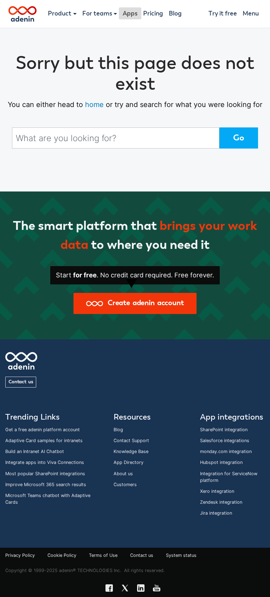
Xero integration (217, 491)
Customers (125, 484)
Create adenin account (143, 303)
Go (238, 138)
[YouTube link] (158, 589)
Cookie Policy (61, 555)
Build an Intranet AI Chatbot (34, 451)
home (94, 104)
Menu (251, 14)
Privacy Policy (20, 555)
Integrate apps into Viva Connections (44, 462)
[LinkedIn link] (142, 589)
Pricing (153, 14)
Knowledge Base (131, 451)
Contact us (20, 381)
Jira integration (216, 513)
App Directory (128, 462)
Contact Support (131, 440)
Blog (175, 14)
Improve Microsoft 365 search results (45, 484)
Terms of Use (103, 555)
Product (59, 14)
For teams (97, 14)
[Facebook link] (111, 589)
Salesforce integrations (224, 440)
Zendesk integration (221, 502)
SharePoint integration (224, 429)
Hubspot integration (221, 462)
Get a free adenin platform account (42, 429)
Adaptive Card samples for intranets (44, 440)
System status (181, 555)
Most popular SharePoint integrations (45, 473)
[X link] (127, 589)
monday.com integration (226, 451)
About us (123, 473)
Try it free (222, 14)
